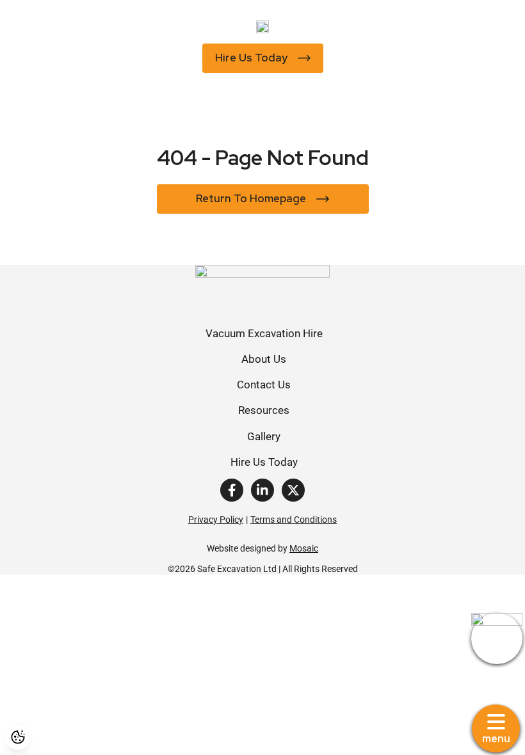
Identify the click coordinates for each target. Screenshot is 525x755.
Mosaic (303, 548)
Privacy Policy (215, 519)
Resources (263, 409)
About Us (263, 358)
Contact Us (264, 384)
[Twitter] (293, 490)
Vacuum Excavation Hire (264, 333)
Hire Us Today (251, 58)
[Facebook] (231, 490)
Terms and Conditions (293, 519)
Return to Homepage (251, 198)
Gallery (263, 436)
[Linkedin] (262, 490)
